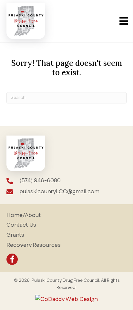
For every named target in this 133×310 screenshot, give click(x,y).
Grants (15, 235)
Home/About (23, 215)
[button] (12, 259)
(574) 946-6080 (40, 180)
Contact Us (21, 225)
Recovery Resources (33, 245)
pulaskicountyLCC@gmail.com (59, 191)
